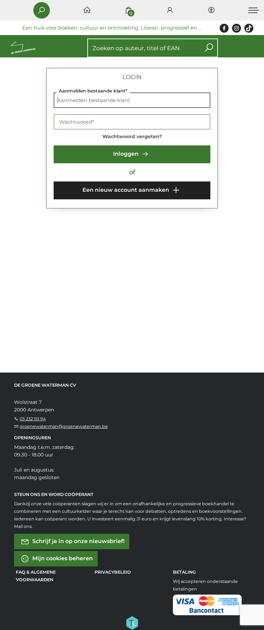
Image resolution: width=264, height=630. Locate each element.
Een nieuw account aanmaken (126, 190)
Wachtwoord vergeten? (132, 136)
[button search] (208, 47)
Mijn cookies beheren (62, 558)
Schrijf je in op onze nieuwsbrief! (77, 541)
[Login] (170, 10)
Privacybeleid (113, 572)
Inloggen (126, 154)
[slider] (65, 213)
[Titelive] (132, 622)
